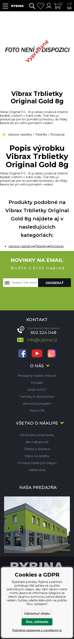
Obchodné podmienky (37, 435)
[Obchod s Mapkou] (37, 524)
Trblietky (41, 134)
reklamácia (37, 470)
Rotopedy (57, 134)
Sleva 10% (37, 410)
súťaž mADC (37, 389)
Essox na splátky (37, 456)
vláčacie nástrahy (20, 134)
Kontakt (37, 383)
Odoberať (55, 283)
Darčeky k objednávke (37, 396)
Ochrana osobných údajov (37, 463)
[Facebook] (22, 353)
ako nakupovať (37, 442)
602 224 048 (43, 332)
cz (69, 4)
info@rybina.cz (42, 339)
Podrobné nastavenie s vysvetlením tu (37, 630)
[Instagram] (52, 353)
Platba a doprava (37, 449)
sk (69, 8)
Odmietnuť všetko (37, 613)
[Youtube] (37, 353)
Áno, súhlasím (37, 622)
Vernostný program (37, 403)
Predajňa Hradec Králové (37, 376)
